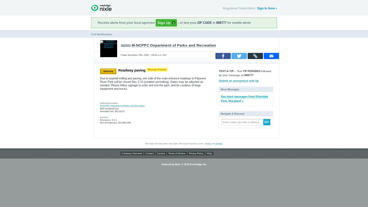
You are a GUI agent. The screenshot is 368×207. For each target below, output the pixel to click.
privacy (219, 143)
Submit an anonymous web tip (239, 80)
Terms (208, 143)
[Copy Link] (255, 56)
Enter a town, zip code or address (241, 122)
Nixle (101, 8)
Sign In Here (266, 8)
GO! (266, 122)
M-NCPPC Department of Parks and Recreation (174, 45)
